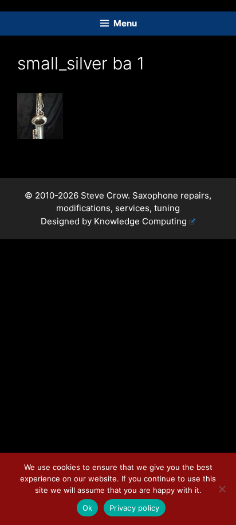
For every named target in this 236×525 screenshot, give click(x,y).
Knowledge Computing (140, 221)
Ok (87, 507)
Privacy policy (134, 507)
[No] (221, 489)
